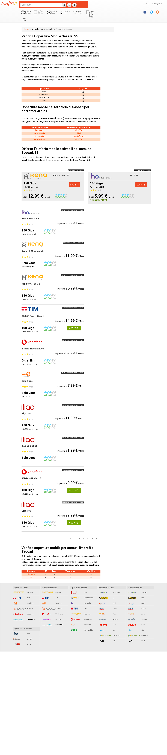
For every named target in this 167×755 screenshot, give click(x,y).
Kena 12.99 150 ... (62, 175)
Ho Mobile (39, 136)
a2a (113, 630)
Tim (28, 598)
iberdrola (116, 635)
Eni (113, 598)
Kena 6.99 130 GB (31, 283)
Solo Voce (27, 381)
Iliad (85, 592)
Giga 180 (26, 510)
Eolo (28, 634)
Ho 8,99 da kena (30, 218)
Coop (114, 609)
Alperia (115, 619)
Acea (114, 614)
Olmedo (31, 574)
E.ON (114, 625)
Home (26, 29)
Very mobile (88, 630)
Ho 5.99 (134, 175)
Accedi (150, 4)
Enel (114, 603)
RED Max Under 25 (31, 478)
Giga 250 (26, 413)
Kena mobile (89, 598)
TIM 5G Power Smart (33, 316)
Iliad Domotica (29, 445)
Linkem (29, 639)
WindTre (78, 130)
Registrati (158, 4)
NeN (114, 641)
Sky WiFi (58, 619)
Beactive (29, 609)
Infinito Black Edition (33, 348)
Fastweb (39, 130)
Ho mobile (88, 603)
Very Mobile (39, 139)
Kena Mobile (39, 133)
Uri (31, 577)
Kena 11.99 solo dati (32, 251)
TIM (79, 133)
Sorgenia (116, 592)
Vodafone (78, 136)
